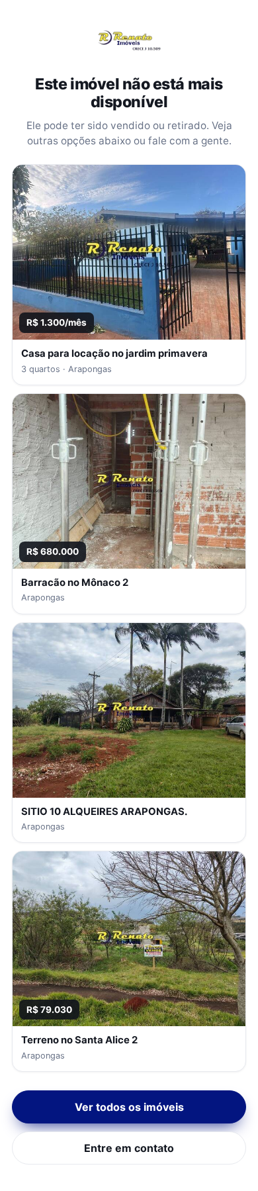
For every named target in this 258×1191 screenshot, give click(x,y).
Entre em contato (129, 1148)
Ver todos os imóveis (129, 1107)
